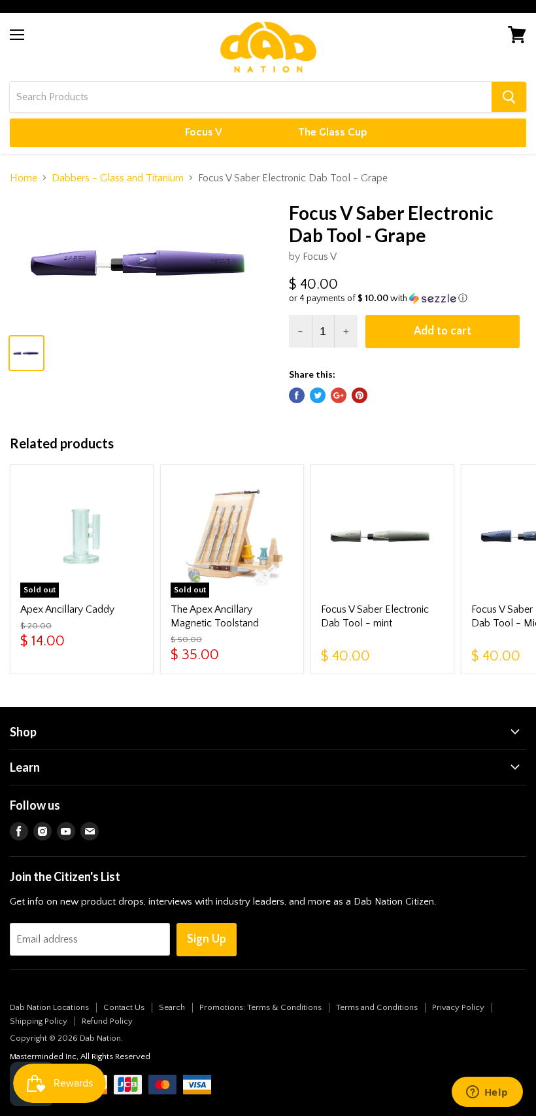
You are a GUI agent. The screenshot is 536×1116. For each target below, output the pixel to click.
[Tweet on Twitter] (318, 395)
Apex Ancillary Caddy (67, 609)
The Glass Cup (332, 132)
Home (23, 178)
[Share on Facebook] (297, 395)
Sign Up (206, 939)
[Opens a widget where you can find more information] (487, 1093)
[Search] (509, 97)
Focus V (203, 132)
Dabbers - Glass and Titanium (118, 178)
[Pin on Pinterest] (359, 395)
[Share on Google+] (338, 395)
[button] (407, 298)
